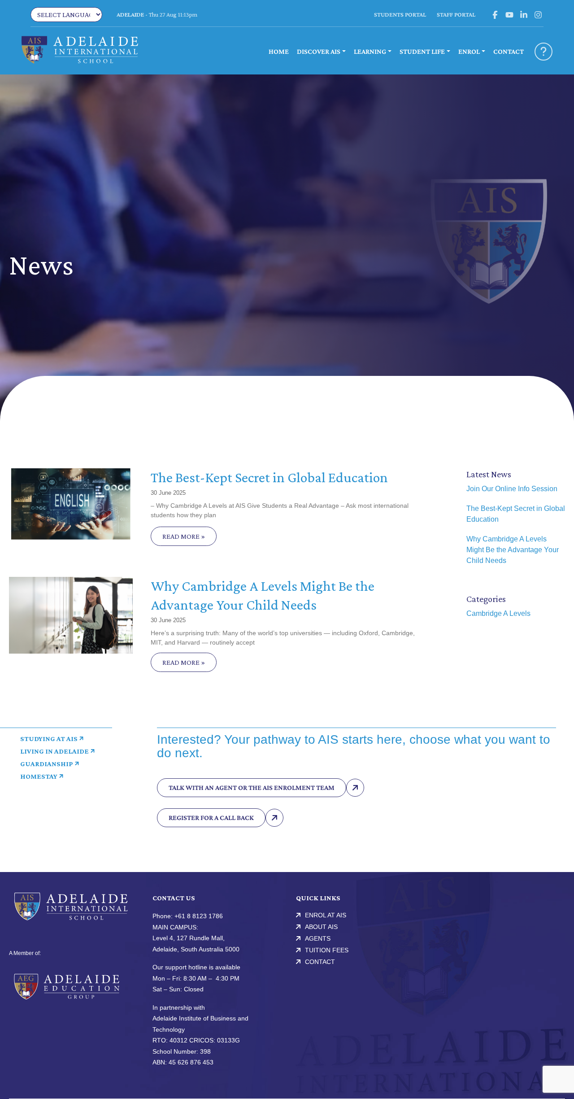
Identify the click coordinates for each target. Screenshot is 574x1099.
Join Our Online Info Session (511, 489)
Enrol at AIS (325, 915)
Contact (320, 961)
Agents (317, 938)
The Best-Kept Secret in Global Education (269, 477)
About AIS (321, 926)
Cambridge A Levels (498, 613)
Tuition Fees (326, 950)
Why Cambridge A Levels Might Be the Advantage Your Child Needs (512, 549)
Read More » (183, 536)
